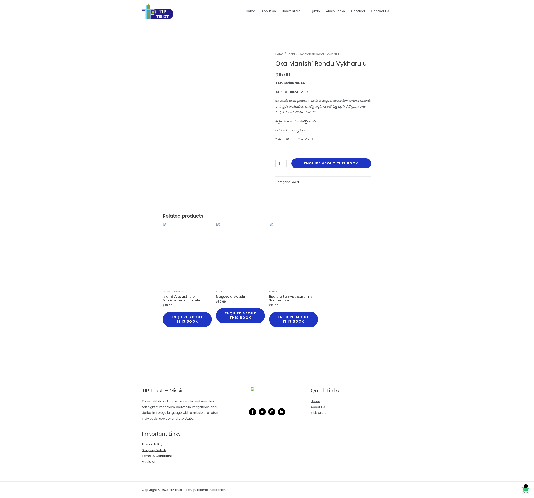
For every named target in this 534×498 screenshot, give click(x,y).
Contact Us (380, 11)
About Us (269, 11)
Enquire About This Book (331, 163)
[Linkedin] (281, 411)
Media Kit (149, 461)
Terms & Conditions (157, 456)
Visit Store (319, 412)
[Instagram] (271, 411)
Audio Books (335, 11)
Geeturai (358, 11)
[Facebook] (252, 411)
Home (250, 11)
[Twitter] (262, 411)
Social (291, 54)
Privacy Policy (152, 444)
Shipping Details (154, 450)
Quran (315, 11)
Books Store (291, 11)
